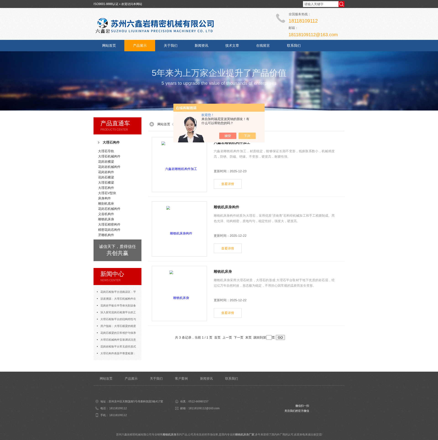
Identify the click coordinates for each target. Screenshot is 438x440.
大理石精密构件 (109, 224)
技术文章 (232, 45)
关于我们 (170, 45)
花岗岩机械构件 (109, 167)
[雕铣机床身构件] (179, 229)
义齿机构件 (106, 214)
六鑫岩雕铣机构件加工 (232, 142)
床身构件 (104, 198)
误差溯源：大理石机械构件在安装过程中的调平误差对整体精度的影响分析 (117, 299)
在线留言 (263, 45)
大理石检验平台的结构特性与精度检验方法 (116, 320)
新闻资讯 (201, 45)
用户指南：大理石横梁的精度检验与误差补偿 (116, 326)
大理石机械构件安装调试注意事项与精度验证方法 (116, 340)
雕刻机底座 (106, 203)
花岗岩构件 (106, 172)
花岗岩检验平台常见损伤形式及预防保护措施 (116, 347)
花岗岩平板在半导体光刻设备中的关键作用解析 (116, 306)
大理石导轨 (106, 151)
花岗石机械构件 (109, 209)
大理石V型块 (107, 193)
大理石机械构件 (109, 156)
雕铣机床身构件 (226, 207)
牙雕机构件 (106, 235)
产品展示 (140, 45)
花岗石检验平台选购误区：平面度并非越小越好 (116, 292)
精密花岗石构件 (109, 230)
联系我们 (294, 45)
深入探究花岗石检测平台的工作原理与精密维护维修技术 (116, 313)
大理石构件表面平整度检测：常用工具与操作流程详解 (116, 354)
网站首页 (109, 45)
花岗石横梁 (106, 177)
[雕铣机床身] (179, 293)
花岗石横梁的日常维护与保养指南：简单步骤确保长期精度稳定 (117, 333)
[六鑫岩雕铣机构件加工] (179, 164)
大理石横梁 (106, 182)
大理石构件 (111, 142)
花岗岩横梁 (106, 161)
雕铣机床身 (106, 219)
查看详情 (227, 184)
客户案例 (181, 378)
